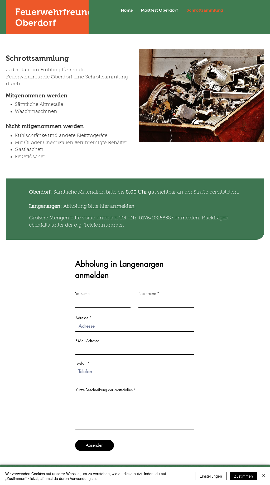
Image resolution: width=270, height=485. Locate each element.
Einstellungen (211, 476)
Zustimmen (243, 476)
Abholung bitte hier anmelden (98, 206)
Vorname (82, 293)
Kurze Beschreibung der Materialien (104, 390)
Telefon (80, 363)
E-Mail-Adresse (87, 341)
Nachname (147, 293)
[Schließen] (264, 476)
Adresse (81, 318)
